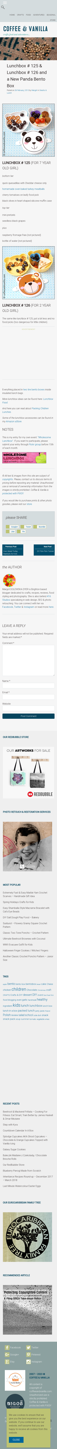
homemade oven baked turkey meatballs (23, 189)
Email (6, 692)
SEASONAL (51, 15)
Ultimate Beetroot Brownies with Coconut (24, 938)
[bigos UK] (15, 1403)
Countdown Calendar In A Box (18, 1130)
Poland (47, 1011)
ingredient (7, 1006)
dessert (27, 994)
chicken (7, 989)
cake (43, 984)
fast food (47, 995)
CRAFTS (20, 15)
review (14, 1015)
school (29, 1015)
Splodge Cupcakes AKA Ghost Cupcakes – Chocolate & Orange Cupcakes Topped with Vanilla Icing (25, 1140)
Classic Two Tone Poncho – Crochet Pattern (26, 932)
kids (16, 1005)
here (51, 607)
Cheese (50, 984)
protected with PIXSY (12, 493)
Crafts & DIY (16, 995)
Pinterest (35, 1354)
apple (5, 984)
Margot (34, 90)
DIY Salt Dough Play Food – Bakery (21, 917)
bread (38, 984)
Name (6, 681)
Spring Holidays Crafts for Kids (18, 902)
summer (25, 1019)
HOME (12, 15)
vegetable (40, 1019)
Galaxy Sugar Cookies (14, 1149)
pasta (42, 1011)
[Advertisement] (28, 355)
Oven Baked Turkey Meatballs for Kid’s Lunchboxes (10, 552)
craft (48, 990)
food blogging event (12, 1000)
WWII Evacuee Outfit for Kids (18, 944)
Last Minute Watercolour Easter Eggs (22, 1186)
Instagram (29, 607)
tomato (33, 1019)
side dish (37, 1015)
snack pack (9, 1019)
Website (6, 703)
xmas (47, 1019)
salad (21, 1015)
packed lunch (26, 1010)
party (37, 1011)
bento (11, 984)
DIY (34, 995)
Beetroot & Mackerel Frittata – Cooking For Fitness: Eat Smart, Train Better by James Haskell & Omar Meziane (28, 1115)
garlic (24, 1000)
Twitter (17, 607)
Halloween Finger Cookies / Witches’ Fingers (25, 950)
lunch (25, 1006)
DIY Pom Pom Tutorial (45, 549)
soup (18, 1019)
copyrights (7, 479)
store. (29, 504)
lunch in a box (10, 1010)
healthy (42, 999)
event (40, 995)
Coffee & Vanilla (25, 29)
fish (52, 995)
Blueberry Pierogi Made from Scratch (22, 1170)
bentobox (31, 983)
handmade (32, 1000)
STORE (53, 20)
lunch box (47, 1006)
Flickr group (35, 444)
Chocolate (32, 990)
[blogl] (15, 1380)
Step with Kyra (10, 1124)
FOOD (28, 15)
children (19, 989)
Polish (7, 1015)
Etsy (12, 1361)
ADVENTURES (38, 15)
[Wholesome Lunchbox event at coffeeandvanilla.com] (28, 457)
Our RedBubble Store (13, 1164)
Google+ (14, 1354)
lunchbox (36, 1005)
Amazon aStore (13, 421)
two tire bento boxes (34, 389)
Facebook (7, 607)
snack (45, 1015)
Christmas (42, 990)
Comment (8, 643)
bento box (20, 984)
